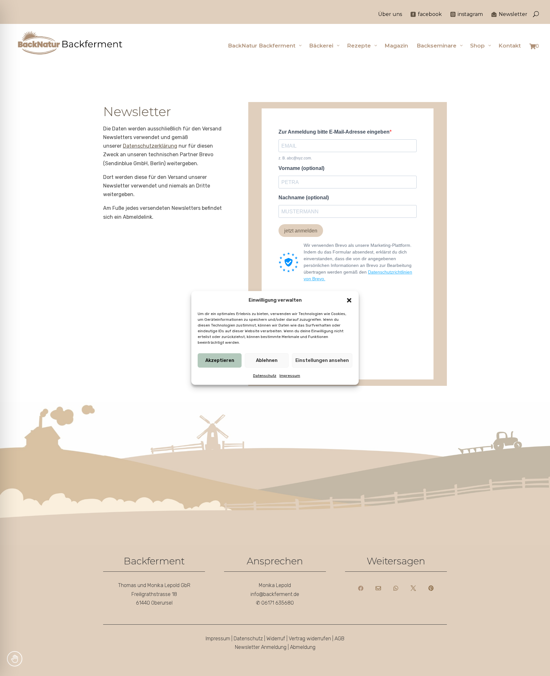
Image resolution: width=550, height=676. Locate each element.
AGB (339, 639)
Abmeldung (302, 647)
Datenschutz (264, 375)
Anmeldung (273, 647)
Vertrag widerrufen (310, 639)
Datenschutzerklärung (150, 146)
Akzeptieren (219, 361)
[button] (349, 300)
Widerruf (275, 639)
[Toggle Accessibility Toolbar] (14, 658)
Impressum (289, 375)
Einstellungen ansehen (322, 361)
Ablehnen (267, 361)
